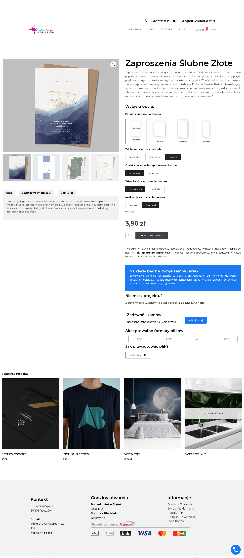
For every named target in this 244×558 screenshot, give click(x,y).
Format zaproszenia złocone (143, 114)
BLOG (182, 29)
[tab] (9, 193)
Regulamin (175, 512)
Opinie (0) (66, 192)
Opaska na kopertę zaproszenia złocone (151, 165)
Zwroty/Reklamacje (180, 508)
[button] (196, 320)
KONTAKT (166, 29)
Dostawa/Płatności (180, 504)
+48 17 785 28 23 (160, 21)
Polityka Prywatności (181, 516)
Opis (9, 192)
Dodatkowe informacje (36, 192)
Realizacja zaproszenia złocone (145, 197)
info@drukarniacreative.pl (198, 21)
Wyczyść (129, 212)
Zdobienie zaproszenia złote (143, 149)
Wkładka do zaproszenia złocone (146, 181)
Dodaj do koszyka (151, 235)
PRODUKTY (135, 29)
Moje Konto (175, 521)
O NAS (151, 29)
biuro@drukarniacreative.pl (153, 252)
